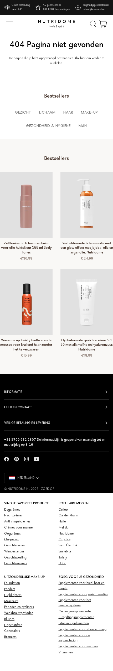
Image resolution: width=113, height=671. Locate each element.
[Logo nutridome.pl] (56, 24)
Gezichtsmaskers (15, 563)
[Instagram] (26, 459)
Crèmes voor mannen (19, 527)
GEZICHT (23, 112)
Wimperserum (14, 551)
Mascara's (11, 601)
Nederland (25, 478)
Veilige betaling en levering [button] (27, 423)
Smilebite (65, 551)
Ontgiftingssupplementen (76, 617)
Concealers (12, 631)
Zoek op (47, 489)
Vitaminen (66, 652)
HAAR (68, 112)
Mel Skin (64, 527)
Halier (63, 521)
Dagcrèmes (12, 509)
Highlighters (13, 595)
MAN (83, 125)
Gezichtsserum (14, 545)
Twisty (63, 557)
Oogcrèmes (12, 533)
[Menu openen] (9, 24)
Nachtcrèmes (13, 515)
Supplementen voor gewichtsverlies (83, 594)
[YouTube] (36, 459)
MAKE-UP (89, 112)
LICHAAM (47, 112)
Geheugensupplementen (76, 611)
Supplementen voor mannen (78, 646)
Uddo (62, 563)
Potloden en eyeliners (19, 607)
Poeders (9, 589)
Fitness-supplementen (74, 623)
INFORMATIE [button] (13, 392)
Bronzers (10, 637)
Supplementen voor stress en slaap (82, 629)
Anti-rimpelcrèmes (17, 521)
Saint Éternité (68, 545)
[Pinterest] (16, 459)
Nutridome (66, 533)
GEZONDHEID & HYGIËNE (48, 125)
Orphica (64, 539)
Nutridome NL (19, 489)
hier (83, 58)
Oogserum (11, 539)
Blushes (9, 619)
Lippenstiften (13, 625)
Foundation (12, 583)
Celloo (63, 509)
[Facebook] (6, 459)
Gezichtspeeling (15, 557)
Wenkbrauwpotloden (18, 613)
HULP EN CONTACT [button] (18, 407)
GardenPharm (69, 515)
